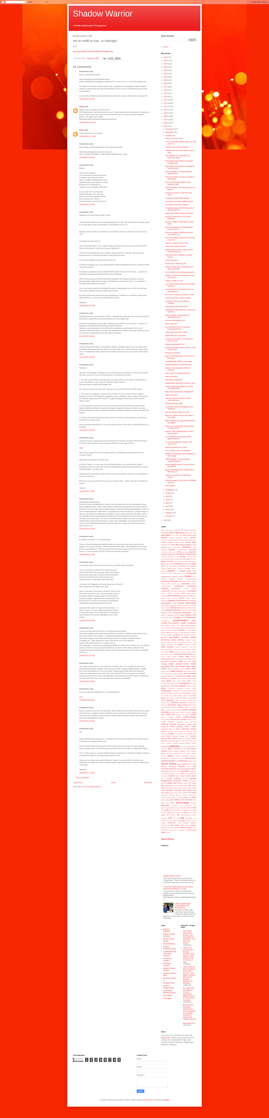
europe (183, 623)
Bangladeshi (191, 554)
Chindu (172, 579)
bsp (187, 566)
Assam (163, 547)
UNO (81, 448)
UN (178, 815)
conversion (165, 591)
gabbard (193, 630)
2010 (166, 110)
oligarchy (178, 741)
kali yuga (193, 683)
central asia (181, 573)
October (169, 136)
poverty (185, 756)
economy (177, 612)
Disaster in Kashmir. (172, 353)
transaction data (178, 810)
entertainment (191, 617)
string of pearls (177, 797)
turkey (185, 812)
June (168, 500)
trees (191, 810)
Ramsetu (181, 766)
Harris (171, 649)
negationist (164, 726)
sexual (186, 783)
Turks (190, 812)
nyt (183, 738)
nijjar (166, 734)
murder (190, 719)
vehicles (188, 820)
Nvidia (180, 738)
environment (180, 620)
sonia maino (187, 790)
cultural (163, 596)
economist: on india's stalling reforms (179, 201)
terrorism (165, 805)
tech (172, 803)
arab (177, 545)
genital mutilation (190, 635)
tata (167, 803)
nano (186, 722)
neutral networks (179, 731)
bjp (172, 561)
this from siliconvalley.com (175, 320)
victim (179, 823)
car (177, 571)
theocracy (176, 808)
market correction (190, 707)
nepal (163, 731)
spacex (172, 792)
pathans (163, 749)
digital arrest (181, 605)
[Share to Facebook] (116, 58)
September (170, 490)
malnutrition (183, 702)
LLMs (177, 698)
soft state (177, 790)
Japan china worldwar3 (184, 678)
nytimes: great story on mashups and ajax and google (179, 268)
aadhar (186, 530)
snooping (189, 788)
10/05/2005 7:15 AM (86, 773)
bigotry (163, 561)
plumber (169, 753)
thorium (190, 808)
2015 (166, 93)
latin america (187, 693)
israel (194, 676)
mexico (182, 712)
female (168, 628)
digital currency (191, 605)
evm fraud (165, 625)
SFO (189, 783)
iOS (176, 676)
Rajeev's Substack (166, 930)
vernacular (171, 823)
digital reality (165, 608)
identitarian (172, 659)
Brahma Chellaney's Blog (169, 948)
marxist (167, 710)
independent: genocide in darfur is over (180, 383)
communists (191, 586)
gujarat (180, 645)
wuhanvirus (172, 830)
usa (182, 817)
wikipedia (164, 827)
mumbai (184, 719)
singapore (175, 788)
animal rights (190, 542)
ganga (180, 632)
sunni (194, 797)
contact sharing (189, 588)
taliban (177, 800)
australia (172, 550)
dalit (191, 596)
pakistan (175, 746)
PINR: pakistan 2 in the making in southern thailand (178, 460)
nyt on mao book (171, 260)
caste (194, 571)
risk (195, 771)
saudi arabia (191, 776)
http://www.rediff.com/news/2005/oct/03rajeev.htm (93, 51)
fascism (193, 625)
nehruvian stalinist (188, 729)
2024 (166, 64)
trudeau (163, 812)
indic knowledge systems (169, 673)
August (168, 493)
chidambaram (165, 576)
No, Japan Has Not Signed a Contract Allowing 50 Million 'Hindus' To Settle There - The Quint (189, 994)
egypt (182, 615)
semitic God (171, 783)
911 (182, 530)
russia (182, 773)
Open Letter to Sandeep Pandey (177, 373)
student (185, 797)
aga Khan (193, 533)
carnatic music (185, 571)
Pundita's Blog (168, 983)
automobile (192, 549)
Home (113, 783)
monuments (165, 719)
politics (171, 756)
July (167, 496)
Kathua (189, 686)
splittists (185, 792)
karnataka (174, 686)
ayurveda (192, 552)
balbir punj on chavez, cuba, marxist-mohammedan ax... (179, 251)
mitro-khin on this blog (173, 380)
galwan (163, 632)
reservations (184, 771)
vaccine (169, 820)
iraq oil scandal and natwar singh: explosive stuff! (178, 183)
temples (193, 803)
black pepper (178, 561)
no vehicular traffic (181, 734)
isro (162, 678)
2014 (166, 97)
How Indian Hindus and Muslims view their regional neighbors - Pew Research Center (189, 937)
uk (168, 815)
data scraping (172, 598)
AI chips (176, 535)
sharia (194, 783)
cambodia (180, 568)
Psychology (182, 761)
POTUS (178, 756)
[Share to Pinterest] (119, 58)
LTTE (163, 700)
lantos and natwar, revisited (175, 246)
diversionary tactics (185, 608)
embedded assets (167, 617)
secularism (177, 781)
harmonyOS (165, 649)
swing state (165, 800)
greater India (191, 642)
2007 (166, 120)
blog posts (164, 564)
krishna (163, 693)
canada (187, 568)
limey (163, 698)
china (188, 576)
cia (180, 581)
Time (162, 810)
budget (163, 568)
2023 (166, 67)
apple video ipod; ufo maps (175, 336)
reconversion (185, 769)
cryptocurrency (191, 593)
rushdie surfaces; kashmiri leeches (178, 365)
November (170, 132)
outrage (193, 743)
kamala (163, 686)
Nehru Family (190, 727)
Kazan (194, 686)
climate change (191, 581)
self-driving (192, 781)
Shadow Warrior (103, 13)
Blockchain (192, 561)
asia (194, 545)
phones (182, 751)
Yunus (167, 832)
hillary (166, 652)
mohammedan (189, 717)
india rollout (188, 661)
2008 (166, 116)
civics (183, 581)
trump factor (175, 812)
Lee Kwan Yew (166, 695)
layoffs (194, 693)
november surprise (178, 736)
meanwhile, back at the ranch (176, 307)
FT (186, 630)
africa (187, 533)
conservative (175, 588)
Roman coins (175, 773)
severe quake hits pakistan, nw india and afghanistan (179, 387)
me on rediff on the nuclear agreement (179, 272)
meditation (165, 712)
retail (191, 771)
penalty (183, 749)
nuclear (193, 736)
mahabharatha (191, 700)
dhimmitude (191, 603)
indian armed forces (179, 664)
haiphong (185, 647)
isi (185, 676)
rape (194, 766)
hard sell (193, 647)
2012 (166, 103)
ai (172, 535)
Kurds (168, 693)
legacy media (182, 695)
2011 (166, 106)
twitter (194, 812)
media (184, 710)
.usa (162, 530)
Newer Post (78, 783)
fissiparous (192, 628)
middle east (170, 714)
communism (179, 586)
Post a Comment (82, 778)
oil (173, 741)
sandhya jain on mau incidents (177, 147)
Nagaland (180, 722)
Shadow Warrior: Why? (172, 876)
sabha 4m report (171, 395)
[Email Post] (104, 58)
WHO (187, 825)
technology (182, 802)
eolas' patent (170, 486)
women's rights (186, 828)
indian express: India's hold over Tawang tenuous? (177, 316)
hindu (171, 652)
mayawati (174, 710)
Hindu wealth (169, 654)
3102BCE (177, 530)
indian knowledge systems (176, 669)
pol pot (182, 753)
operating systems (178, 743)
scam (162, 778)
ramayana (172, 766)
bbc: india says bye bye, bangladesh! (179, 392)
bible (184, 559)
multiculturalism (175, 719)
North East (192, 734)
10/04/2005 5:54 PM (87, 529)
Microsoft (188, 712)
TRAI (170, 810)
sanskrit (171, 776)
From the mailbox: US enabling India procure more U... (179, 228)
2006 (166, 123)
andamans (192, 540)
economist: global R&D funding (177, 198)
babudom (164, 554)
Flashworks (148, 1100)
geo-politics (174, 637)
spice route (178, 792)
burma (169, 568)
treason (186, 810)
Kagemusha (165, 1038)
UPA (170, 818)
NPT (187, 736)
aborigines (192, 530)
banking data (165, 556)
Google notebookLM (179, 642)
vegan (183, 820)
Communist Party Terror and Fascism (169, 954)
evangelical (191, 623)
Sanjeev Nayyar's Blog (168, 987)
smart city (182, 788)
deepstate (164, 600)
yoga (163, 832)
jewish (163, 681)
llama (173, 698)
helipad (188, 649)
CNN (168, 584)
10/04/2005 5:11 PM (86, 491)
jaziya (194, 678)
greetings (170, 644)
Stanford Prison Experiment (186, 795)
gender (169, 635)
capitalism (170, 571)
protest (181, 758)
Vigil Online (167, 996)
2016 (166, 90)
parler (188, 746)
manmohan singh (174, 705)
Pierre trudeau (191, 751)
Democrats (192, 600)
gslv (175, 644)
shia (162, 786)
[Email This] (108, 58)
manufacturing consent (169, 707)
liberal (190, 695)
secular (185, 778)
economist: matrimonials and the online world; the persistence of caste (178, 888)
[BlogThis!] (111, 58)
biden (188, 559)
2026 (166, 57)
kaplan (169, 686)
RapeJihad (164, 769)
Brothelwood (174, 566)
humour (193, 656)
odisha (170, 741)
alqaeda (164, 538)
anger (182, 542)
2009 (166, 113)
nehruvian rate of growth (170, 729)
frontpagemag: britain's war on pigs (178, 361)
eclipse (170, 612)
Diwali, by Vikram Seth (173, 138)
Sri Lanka (192, 793)
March (168, 510)
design (174, 603)
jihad (169, 681)
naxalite (189, 724)
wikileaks (193, 825)
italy (165, 678)
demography (166, 603)
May (167, 503)
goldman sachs (190, 640)
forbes (163, 630)
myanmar (171, 722)
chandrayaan (191, 573)
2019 (166, 80)
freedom (181, 630)
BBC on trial (175, 556)
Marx (163, 710)
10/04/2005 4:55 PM (87, 430)
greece (163, 644)
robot (162, 773)
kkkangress (166, 690)
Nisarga (171, 734)
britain (193, 564)
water (177, 825)
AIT (181, 535)
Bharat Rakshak (169, 944)
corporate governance (178, 591)
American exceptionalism (169, 540)
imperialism (165, 661)
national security (168, 724)
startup (163, 797)
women (177, 827)
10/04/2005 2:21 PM (87, 204)
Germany (185, 637)
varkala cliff (176, 820)
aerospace (170, 533)
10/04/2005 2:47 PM (87, 306)
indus (181, 673)
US (178, 818)
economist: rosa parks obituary (177, 205)
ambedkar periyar (182, 537)
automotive (164, 552)
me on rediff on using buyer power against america (178, 438)
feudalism (178, 628)
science (177, 778)
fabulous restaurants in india (176, 447)
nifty (162, 734)
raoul (188, 766)
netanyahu (169, 731)
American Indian (183, 540)
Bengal (183, 557)
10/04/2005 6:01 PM (87, 555)
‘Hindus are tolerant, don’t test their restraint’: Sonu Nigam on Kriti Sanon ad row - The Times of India (189, 955)
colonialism (185, 584)
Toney (81, 107)
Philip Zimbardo (173, 751)
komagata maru (177, 691)
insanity (163, 676)
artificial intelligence (186, 545)
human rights (184, 656)
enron (183, 617)
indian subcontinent (189, 671)
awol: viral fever (171, 324)
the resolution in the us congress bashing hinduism (177, 328)
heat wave (181, 649)
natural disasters (171, 377)
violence (193, 823)
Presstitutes (165, 758)
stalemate (164, 795)
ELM (194, 615)
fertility (172, 628)
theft (171, 808)
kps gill (193, 691)
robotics (167, 773)
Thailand (175, 805)
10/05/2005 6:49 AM (86, 721)
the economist (186, 805)
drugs (194, 610)
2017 (166, 87)
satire (177, 776)
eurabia (164, 623)
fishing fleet (185, 628)
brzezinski (181, 566)
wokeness (171, 827)
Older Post (148, 783)
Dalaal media (185, 596)
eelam (194, 612)
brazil (184, 564)
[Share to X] (114, 58)
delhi (177, 600)
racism (184, 764)
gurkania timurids (190, 644)
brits (167, 566)
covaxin (163, 593)
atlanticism (186, 547)
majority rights (165, 702)
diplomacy (174, 608)
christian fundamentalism (186, 579)
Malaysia (174, 703)
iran (179, 676)
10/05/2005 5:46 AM (86, 681)
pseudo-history (190, 758)
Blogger (166, 1100)
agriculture (166, 535)
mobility (193, 714)
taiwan (172, 800)
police (188, 753)
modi (178, 717)
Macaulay (170, 700)
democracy (184, 601)
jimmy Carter (176, 681)
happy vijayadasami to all (175, 344)
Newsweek (189, 731)
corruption (191, 591)
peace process (174, 749)
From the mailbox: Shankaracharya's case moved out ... (179, 233)
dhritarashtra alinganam (169, 605)
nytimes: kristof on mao (174, 281)
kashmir (182, 686)
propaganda (174, 758)
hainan (178, 647)
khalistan (171, 688)
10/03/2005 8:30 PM (87, 99)
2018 (166, 83)
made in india (180, 700)
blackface (186, 561)
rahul (194, 764)
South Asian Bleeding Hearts (169, 992)
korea (189, 691)
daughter (182, 598)
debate (194, 598)
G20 (188, 630)
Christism (174, 581)
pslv (177, 761)
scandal (169, 778)
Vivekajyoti (167, 998)
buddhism (193, 566)
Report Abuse (167, 839)
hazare (175, 649)
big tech (193, 559)
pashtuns (193, 746)
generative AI (178, 635)
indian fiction (174, 666)
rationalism (172, 769)
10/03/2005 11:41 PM (87, 136)
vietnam (185, 823)
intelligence (170, 676)
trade (167, 810)
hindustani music (180, 654)
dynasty (164, 612)
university (164, 818)
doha (162, 610)
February (169, 513)
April (168, 506)
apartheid (164, 545)
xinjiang (181, 830)
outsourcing (165, 746)
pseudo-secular (168, 761)
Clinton (163, 584)
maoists (181, 707)
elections (188, 615)
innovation (192, 674)
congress (164, 588)
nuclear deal (166, 738)
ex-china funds (175, 625)
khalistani (180, 688)
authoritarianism (182, 549)
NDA (194, 724)
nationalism (181, 724)
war (172, 825)
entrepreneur (165, 621)
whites (182, 825)
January (169, 516)
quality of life (192, 761)
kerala (163, 688)
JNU (183, 681)
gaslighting (186, 632)
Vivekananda (165, 825)
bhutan (177, 559)
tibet (194, 808)
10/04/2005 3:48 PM (87, 357)
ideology (179, 659)
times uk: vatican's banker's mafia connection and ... (178, 399)
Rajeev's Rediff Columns (169, 935)
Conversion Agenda (167, 960)
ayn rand (185, 552)
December (170, 129)
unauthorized (185, 815)
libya (194, 695)
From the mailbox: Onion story (176, 243)
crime (183, 593)
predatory (193, 756)
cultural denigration (173, 596)
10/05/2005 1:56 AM (86, 656)
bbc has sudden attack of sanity (177, 412)
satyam (182, 776)
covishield (176, 593)
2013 (166, 100)
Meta (177, 712)
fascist (163, 628)
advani (163, 533)
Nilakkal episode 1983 (173, 404)
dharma (181, 603)
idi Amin (185, 659)
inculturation (174, 661)
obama (194, 738)
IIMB (189, 659)
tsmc (181, 812)
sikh (189, 786)
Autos (180, 552)
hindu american (180, 652)
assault (169, 547)
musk (194, 719)
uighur (163, 815)
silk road (168, 788)
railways (164, 766)
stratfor (168, 797)
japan (174, 678)
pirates (163, 753)
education (186, 612)
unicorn (193, 815)
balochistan (172, 554)
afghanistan (180, 532)
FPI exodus (169, 630)
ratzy (178, 769)
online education (186, 741)
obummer (164, 741)
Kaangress (184, 683)
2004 (166, 520)
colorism (193, 584)
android (176, 542)
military (178, 714)
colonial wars (175, 584)
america (193, 538)
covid (169, 593)
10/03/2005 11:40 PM (87, 122)
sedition (185, 781)
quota (179, 764)
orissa (188, 743)
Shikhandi (168, 785)
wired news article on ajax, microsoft (179, 213)
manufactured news (189, 705)
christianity (165, 581)
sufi (190, 797)
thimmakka (183, 808)
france (176, 630)
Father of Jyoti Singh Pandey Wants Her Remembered (182, 906)
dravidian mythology (173, 610)
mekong (172, 712)
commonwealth (166, 586)
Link (80, 697)
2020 (166, 77)
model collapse (167, 717)
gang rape (174, 632)
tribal (194, 810)
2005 (166, 126)
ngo (195, 731)
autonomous (173, 552)
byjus (174, 568)
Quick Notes (168, 763)
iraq (182, 676)
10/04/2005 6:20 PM (87, 621)
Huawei (174, 656)
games (168, 632)
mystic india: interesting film (175, 264)
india (180, 661)
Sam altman (189, 773)
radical (190, 764)
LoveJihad (192, 698)
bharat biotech (169, 559)
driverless (184, 610)
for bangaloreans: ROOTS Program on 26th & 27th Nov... (179, 209)
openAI (169, 743)
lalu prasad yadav (176, 693)
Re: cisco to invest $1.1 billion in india (179, 295)
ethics (194, 621)
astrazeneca (177, 547)
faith (182, 625)
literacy (168, 698)
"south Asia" (169, 530)
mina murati (185, 714)
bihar (168, 561)
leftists (175, 695)
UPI (174, 818)
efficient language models (170, 615)
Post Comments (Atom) (92, 787)
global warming (177, 640)
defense (171, 600)
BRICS (188, 564)
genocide (164, 637)
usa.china (188, 818)
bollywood (178, 564)
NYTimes (188, 738)
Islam (188, 676)
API (169, 545)
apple (173, 545)
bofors (171, 564)
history (190, 654)
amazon (171, 537)
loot (187, 698)
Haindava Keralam (167, 964)
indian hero (185, 666)
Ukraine (173, 815)
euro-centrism (173, 623)
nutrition (174, 738)
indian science (176, 671)
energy (177, 617)
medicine (192, 710)
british (163, 566)
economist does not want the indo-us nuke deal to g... (179, 290)
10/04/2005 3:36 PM (87, 336)
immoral (193, 659)
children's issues (177, 576)
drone (190, 610)
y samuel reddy (190, 830)
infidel (185, 673)
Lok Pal (182, 698)
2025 (166, 61)
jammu (170, 678)
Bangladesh (181, 554)
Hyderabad (165, 659)
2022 (166, 70)
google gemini (166, 642)
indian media (191, 669)
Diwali (194, 608)
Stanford (172, 795)
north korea (165, 736)
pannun (183, 746)
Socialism (169, 790)
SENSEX (180, 783)
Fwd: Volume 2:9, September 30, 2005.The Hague (177, 157)
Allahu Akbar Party (189, 535)
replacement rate (173, 771)
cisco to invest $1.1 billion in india (178, 298)
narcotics (193, 722)
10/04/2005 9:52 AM (86, 157)
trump (169, 812)
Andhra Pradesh (167, 542)
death (188, 598)
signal (186, 785)
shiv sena (175, 785)
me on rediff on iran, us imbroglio (177, 451)
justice (189, 681)
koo (185, 691)
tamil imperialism (186, 800)
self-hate (164, 783)
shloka (181, 785)
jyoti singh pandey (173, 683)
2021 (166, 74)
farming (187, 625)
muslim (163, 722)
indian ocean (165, 671)
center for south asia (168, 573)
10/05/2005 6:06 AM (86, 700)
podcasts (176, 753)
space (167, 792)
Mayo (179, 710)
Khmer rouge (190, 688)
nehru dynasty (176, 727)
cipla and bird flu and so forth (176, 332)
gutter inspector (167, 647)
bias (181, 559)
